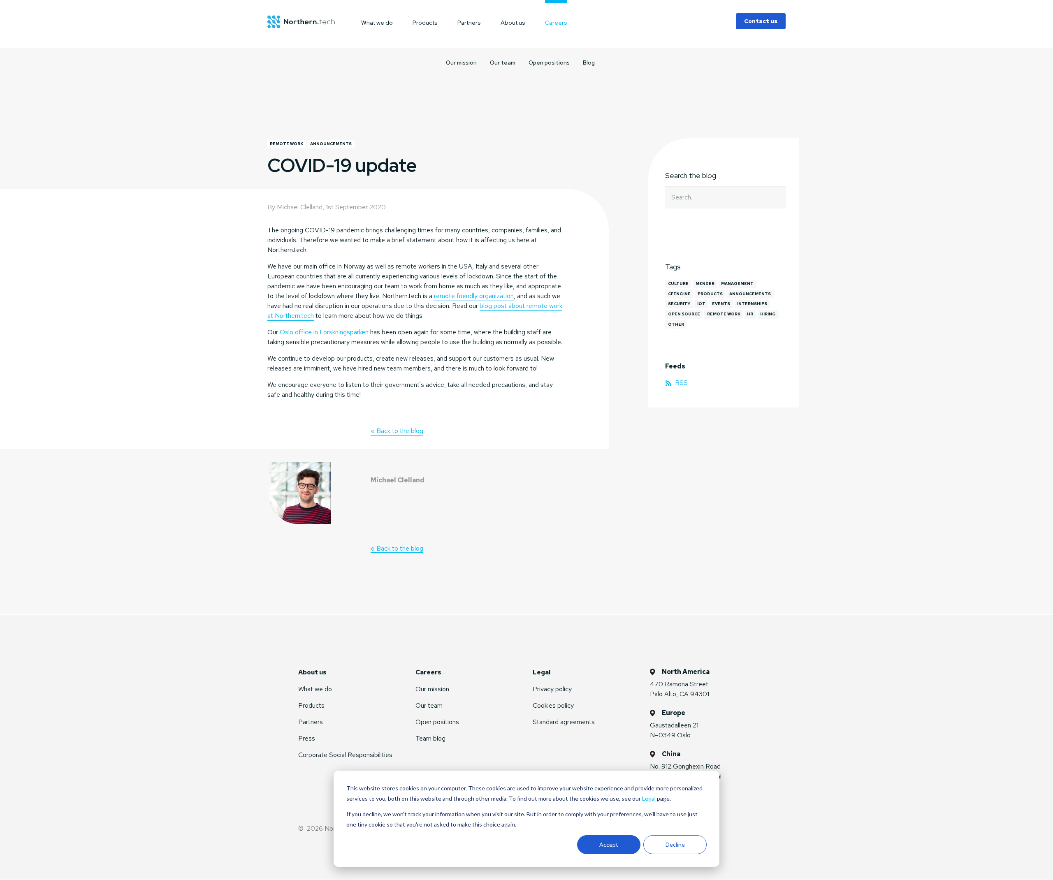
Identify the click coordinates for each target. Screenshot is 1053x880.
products (710, 293)
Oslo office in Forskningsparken (324, 332)
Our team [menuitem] (502, 62)
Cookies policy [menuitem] (553, 705)
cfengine (679, 293)
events (721, 303)
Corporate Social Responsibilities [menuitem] (345, 754)
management (737, 283)
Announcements (331, 143)
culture (678, 283)
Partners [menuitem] (469, 22)
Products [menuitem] (425, 22)
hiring (768, 314)
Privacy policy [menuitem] (552, 689)
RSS (680, 382)
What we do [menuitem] (377, 22)
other (676, 324)
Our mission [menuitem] (461, 62)
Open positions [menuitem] (549, 62)
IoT (701, 303)
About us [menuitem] (513, 22)
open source (684, 314)
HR (750, 314)
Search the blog (690, 175)
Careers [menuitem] (556, 22)
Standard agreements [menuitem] (564, 722)
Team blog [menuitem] (430, 738)
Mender (705, 283)
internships (752, 303)
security (679, 303)
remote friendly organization (474, 296)
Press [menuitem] (306, 738)
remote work (286, 143)
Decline (675, 844)
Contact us (760, 21)
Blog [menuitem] (589, 62)
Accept (608, 844)
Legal (649, 798)
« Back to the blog (397, 430)
